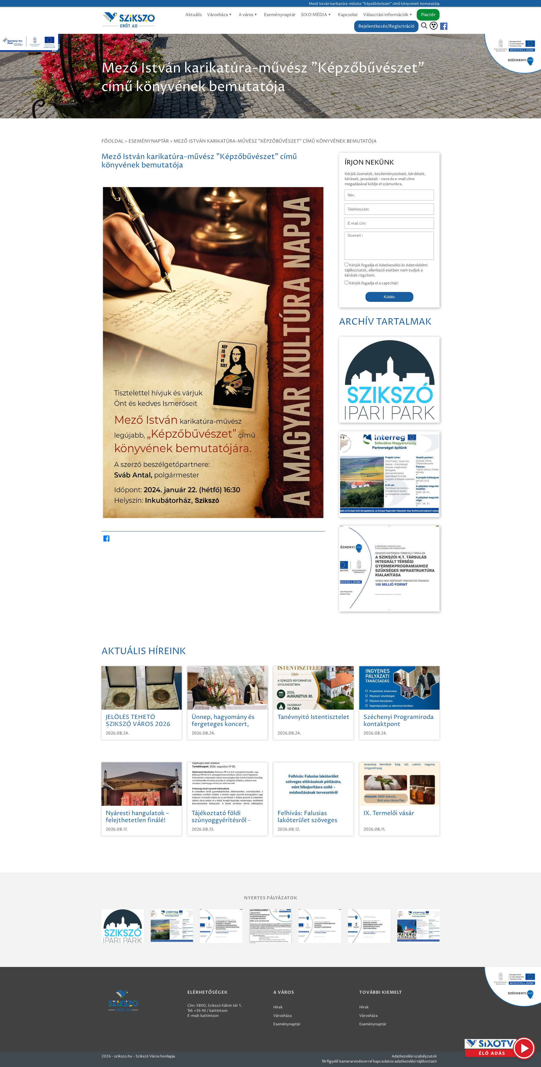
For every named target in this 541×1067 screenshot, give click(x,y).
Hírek (278, 1007)
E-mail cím (354, 220)
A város (246, 15)
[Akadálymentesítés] (434, 26)
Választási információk (386, 15)
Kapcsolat (348, 15)
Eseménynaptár (280, 15)
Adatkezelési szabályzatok (414, 1056)
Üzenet (351, 234)
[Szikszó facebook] (439, 26)
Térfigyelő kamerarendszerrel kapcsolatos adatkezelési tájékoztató (379, 1061)
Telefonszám (355, 206)
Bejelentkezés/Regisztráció (386, 26)
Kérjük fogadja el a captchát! (373, 283)
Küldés (389, 297)
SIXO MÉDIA (314, 15)
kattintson (209, 1015)
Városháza (218, 15)
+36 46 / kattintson (211, 1010)
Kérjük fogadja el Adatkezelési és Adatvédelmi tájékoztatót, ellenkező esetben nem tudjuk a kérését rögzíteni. (386, 270)
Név (348, 192)
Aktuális (193, 15)
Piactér (428, 15)
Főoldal (112, 141)
